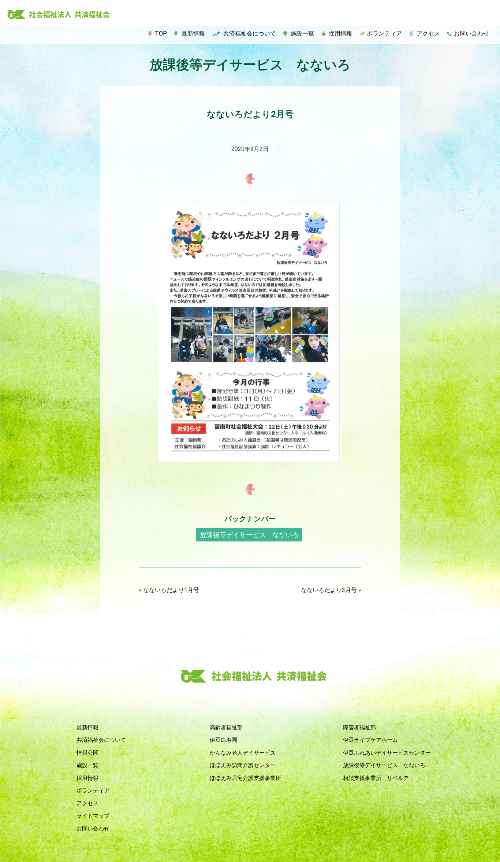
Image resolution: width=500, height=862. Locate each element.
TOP (161, 33)
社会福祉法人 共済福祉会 (58, 15)
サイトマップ (93, 816)
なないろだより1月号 (171, 590)
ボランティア (384, 33)
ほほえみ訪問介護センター (243, 765)
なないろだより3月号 (329, 590)
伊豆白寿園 (223, 740)
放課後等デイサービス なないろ (249, 535)
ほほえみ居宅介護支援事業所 (245, 778)
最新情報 (193, 33)
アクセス (428, 33)
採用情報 (340, 33)
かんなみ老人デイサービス (243, 753)
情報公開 (87, 753)
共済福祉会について (249, 33)
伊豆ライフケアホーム (370, 740)
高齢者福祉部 (226, 727)
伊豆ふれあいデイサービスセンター (387, 753)
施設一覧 (302, 33)
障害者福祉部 (359, 727)
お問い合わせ (471, 33)
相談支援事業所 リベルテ (376, 778)
